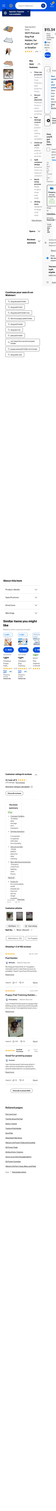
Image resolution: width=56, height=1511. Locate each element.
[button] (32, 64)
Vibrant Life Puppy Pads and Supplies (20, 1142)
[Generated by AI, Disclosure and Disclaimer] (16, 902)
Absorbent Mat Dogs (13, 1138)
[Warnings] (36, 613)
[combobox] (31, 5)
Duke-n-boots (11, 1124)
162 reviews (20, 782)
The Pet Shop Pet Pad (14, 1119)
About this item (12, 580)
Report (35, 982)
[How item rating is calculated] (32, 787)
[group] (36, 51)
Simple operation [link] (17, 831)
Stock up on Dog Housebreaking (18, 1157)
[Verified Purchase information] (29, 1050)
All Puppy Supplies (13, 1161)
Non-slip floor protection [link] (20, 862)
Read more (9, 974)
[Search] (43, 6)
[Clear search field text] (39, 5)
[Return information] (46, 50)
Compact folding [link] (17, 816)
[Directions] (36, 605)
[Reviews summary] (40, 51)
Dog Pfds (9, 1133)
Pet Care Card (10, 1114)
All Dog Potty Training (14, 1152)
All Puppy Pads (11, 1147)
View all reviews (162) (21, 1091)
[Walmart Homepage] (11, 6)
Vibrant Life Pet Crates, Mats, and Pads (20, 1166)
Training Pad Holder (13, 1128)
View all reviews (14, 793)
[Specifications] (36, 597)
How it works (53, 106)
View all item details (39, 220)
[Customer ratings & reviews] (36, 774)
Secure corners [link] (16, 847)
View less (20, 899)
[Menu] (4, 6)
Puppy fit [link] (14, 881)
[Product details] (36, 589)
